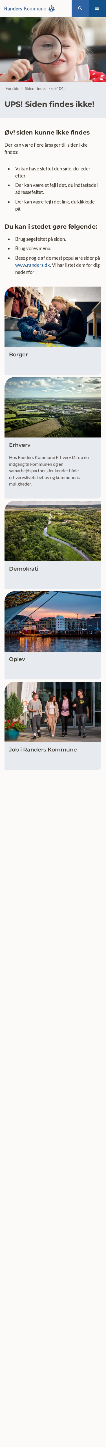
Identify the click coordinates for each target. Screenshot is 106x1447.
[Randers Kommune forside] (31, 8)
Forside (12, 88)
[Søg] (80, 8)
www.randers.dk (32, 265)
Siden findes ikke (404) (45, 88)
